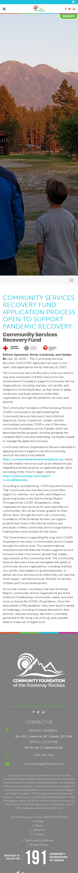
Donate (69, 16)
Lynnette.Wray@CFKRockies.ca (43, 764)
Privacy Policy (39, 844)
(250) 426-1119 (44, 755)
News (39, 825)
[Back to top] (68, 863)
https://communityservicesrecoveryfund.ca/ (33, 459)
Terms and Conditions (39, 840)
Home (39, 821)
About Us (39, 830)
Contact (39, 834)
